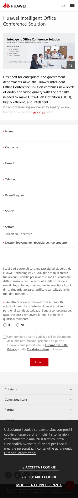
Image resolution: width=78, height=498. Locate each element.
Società (9, 211)
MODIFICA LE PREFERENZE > (39, 485)
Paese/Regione (13, 195)
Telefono (9, 179)
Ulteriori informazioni (20, 453)
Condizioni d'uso (38, 349)
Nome (8, 131)
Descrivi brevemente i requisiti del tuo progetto (35, 243)
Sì (8, 324)
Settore (8, 227)
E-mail (8, 163)
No (22, 324)
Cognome (10, 147)
